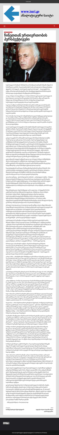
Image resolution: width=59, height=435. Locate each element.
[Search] (54, 26)
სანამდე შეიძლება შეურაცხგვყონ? (15, 408)
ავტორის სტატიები (8, 32)
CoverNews (37, 432)
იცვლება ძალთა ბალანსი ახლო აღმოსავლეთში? (44, 409)
